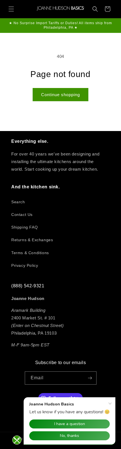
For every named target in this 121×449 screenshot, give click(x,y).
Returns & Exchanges (32, 240)
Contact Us (22, 214)
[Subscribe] (90, 378)
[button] (11, 9)
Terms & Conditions (30, 253)
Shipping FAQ (24, 227)
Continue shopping (60, 94)
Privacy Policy (24, 265)
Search (18, 202)
